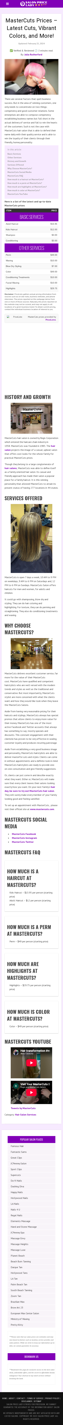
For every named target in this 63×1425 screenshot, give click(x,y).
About (12, 1398)
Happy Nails (17, 1192)
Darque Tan (16, 1267)
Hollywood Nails (19, 1197)
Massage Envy (18, 1238)
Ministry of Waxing (20, 1318)
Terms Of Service (35, 1398)
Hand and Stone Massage (24, 1226)
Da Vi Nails (16, 1180)
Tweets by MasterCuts (23, 1108)
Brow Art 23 (17, 1307)
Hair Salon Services (25, 1114)
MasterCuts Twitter (23, 841)
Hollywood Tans (19, 1272)
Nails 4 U (15, 1209)
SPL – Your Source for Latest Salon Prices (33, 4)
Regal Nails (16, 1215)
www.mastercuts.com (42, 809)
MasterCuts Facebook (24, 833)
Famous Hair (17, 1146)
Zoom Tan (16, 1295)
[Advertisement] (31, 357)
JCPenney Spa (17, 1232)
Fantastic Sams (19, 1151)
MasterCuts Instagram (24, 837)
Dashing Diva (17, 1186)
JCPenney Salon (18, 1163)
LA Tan (14, 1278)
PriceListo (51, 319)
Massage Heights (19, 1244)
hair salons (11, 468)
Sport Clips (16, 1169)
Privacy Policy (52, 1398)
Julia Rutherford (33, 54)
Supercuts (16, 1174)
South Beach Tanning (21, 1290)
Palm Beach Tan (19, 1284)
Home (4, 1398)
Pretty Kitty (17, 1324)
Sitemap (37, 1401)
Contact (21, 1398)
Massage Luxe (18, 1249)
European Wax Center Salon (25, 1313)
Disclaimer (27, 1401)
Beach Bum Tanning (21, 1261)
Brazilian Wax (17, 1301)
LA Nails (15, 1203)
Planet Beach (18, 1255)
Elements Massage (20, 1221)
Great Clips (16, 1157)
